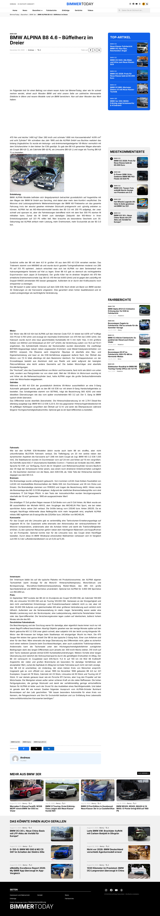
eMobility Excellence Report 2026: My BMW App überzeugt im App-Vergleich (28, 871)
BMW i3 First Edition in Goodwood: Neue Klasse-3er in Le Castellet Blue (97, 807)
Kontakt (39, 895)
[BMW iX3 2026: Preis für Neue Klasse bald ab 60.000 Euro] (142, 75)
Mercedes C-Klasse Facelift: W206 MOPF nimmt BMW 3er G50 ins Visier (26, 808)
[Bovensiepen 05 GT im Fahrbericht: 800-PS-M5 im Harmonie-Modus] (144, 353)
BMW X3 (111, 335)
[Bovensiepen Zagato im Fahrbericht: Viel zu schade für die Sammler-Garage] (144, 324)
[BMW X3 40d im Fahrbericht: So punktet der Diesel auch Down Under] (144, 339)
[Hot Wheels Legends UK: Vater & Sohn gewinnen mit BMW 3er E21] (142, 203)
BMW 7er (111, 306)
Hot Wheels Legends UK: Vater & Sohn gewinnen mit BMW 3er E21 (124, 204)
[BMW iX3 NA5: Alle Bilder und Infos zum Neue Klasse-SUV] (142, 61)
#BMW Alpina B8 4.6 (40, 742)
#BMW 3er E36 (15, 742)
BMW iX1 (113, 85)
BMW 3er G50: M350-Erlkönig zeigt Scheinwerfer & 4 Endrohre (122, 103)
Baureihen (37, 10)
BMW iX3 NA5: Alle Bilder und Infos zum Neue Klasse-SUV (122, 62)
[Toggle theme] (145, 4)
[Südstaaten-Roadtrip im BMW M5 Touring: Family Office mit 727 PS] (144, 368)
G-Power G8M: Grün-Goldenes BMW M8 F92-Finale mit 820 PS (124, 176)
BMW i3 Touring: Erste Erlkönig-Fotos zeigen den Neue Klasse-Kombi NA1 (60, 808)
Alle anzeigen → (143, 773)
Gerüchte (78, 10)
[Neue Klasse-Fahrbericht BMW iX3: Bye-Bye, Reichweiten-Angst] (142, 47)
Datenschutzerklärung (37, 902)
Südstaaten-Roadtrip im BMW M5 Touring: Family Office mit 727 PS (122, 367)
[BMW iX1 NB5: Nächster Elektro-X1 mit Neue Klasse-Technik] (142, 88)
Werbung (13, 4)
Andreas (31, 50)
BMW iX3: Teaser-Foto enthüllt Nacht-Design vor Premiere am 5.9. (124, 190)
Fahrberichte (51, 10)
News (25, 10)
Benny (120, 330)
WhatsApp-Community (26, 4)
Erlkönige (65, 10)
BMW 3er (33, 14)
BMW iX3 (113, 44)
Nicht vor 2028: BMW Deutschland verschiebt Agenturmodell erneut (105, 850)
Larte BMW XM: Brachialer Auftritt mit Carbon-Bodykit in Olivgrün (104, 832)
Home (15, 10)
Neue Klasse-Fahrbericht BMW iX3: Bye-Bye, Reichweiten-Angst (121, 48)
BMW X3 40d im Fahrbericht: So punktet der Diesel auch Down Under (122, 340)
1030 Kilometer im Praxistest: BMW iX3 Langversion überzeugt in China (105, 869)
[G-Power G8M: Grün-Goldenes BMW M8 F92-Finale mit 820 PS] (142, 176)
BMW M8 (117, 172)
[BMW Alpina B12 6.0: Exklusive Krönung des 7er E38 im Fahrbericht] (144, 310)
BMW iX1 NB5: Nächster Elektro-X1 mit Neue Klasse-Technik (122, 89)
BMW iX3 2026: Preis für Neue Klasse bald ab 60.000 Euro (122, 75)
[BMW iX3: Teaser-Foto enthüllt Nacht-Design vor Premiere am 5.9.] (142, 189)
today (80, 4)
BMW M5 (111, 350)
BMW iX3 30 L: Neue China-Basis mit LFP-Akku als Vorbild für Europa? (123, 218)
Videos (90, 10)
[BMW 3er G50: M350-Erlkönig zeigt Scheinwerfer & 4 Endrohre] (142, 102)
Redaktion (121, 315)
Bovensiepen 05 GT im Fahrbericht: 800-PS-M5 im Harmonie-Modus (120, 354)
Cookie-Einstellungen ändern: (19, 902)
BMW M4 (111, 321)
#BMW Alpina (27, 742)
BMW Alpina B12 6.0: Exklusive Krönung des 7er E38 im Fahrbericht (121, 311)
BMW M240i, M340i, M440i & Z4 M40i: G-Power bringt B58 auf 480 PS (132, 808)
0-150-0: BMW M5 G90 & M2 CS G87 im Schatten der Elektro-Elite (27, 850)
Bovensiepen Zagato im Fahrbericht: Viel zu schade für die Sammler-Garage (123, 325)
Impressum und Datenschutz (20, 895)
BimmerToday (14, 14)
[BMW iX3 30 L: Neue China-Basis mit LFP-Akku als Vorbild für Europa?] (142, 217)
